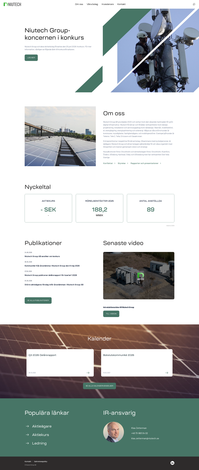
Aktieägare (42, 426)
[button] (60, 255)
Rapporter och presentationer (144, 163)
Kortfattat (108, 163)
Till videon (111, 314)
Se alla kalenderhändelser (99, 386)
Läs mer (31, 57)
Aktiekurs (40, 435)
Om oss (79, 4)
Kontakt (121, 4)
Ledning (39, 443)
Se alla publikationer (38, 300)
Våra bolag (92, 4)
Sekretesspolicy (40, 461)
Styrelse (122, 163)
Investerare (108, 4)
